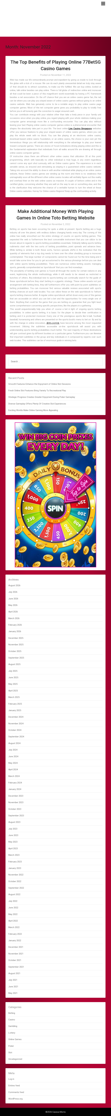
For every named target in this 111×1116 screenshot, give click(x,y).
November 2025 (15, 644)
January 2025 (14, 710)
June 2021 (13, 986)
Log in (11, 1079)
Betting (11, 1013)
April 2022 (13, 920)
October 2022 (14, 881)
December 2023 (15, 796)
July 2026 (12, 592)
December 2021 (15, 947)
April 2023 (13, 848)
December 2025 (15, 638)
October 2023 (14, 809)
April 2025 (13, 690)
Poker (11, 1046)
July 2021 (12, 980)
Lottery (11, 1033)
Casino (11, 1019)
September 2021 (16, 967)
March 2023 (14, 855)
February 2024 (15, 782)
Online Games (15, 1039)
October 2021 (14, 960)
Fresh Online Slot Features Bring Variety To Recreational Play (37, 390)
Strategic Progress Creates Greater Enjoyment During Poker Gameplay (41, 397)
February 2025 (15, 704)
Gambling (12, 1026)
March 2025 (14, 697)
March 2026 (14, 618)
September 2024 (16, 736)
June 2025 (13, 677)
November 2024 (15, 723)
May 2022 (12, 914)
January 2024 (14, 789)
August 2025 (14, 664)
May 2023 (12, 842)
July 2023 (12, 828)
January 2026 (14, 631)
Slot (10, 1052)
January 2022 (14, 940)
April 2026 (13, 611)
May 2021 (12, 993)
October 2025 (14, 651)
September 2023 (16, 815)
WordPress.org (15, 1098)
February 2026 (15, 625)
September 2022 (16, 888)
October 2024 (14, 730)
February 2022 (15, 934)
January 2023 (14, 868)
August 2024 (14, 743)
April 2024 (13, 769)
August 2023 (14, 822)
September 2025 (16, 657)
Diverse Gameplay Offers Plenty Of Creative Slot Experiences (37, 403)
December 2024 (15, 717)
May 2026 (12, 605)
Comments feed (16, 1092)
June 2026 (13, 598)
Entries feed (14, 1085)
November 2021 (15, 953)
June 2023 (13, 835)
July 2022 (12, 901)
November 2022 (15, 874)
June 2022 (13, 907)
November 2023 (15, 802)
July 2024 (12, 749)
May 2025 (12, 684)
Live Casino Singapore (80, 128)
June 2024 (13, 756)
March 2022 (14, 927)
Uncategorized (15, 1059)
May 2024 (12, 763)
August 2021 (14, 973)
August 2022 (14, 894)
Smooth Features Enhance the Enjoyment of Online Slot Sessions (39, 384)
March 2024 (14, 776)
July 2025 (12, 671)
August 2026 (14, 585)
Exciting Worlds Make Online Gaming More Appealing (33, 410)
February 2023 (15, 861)
